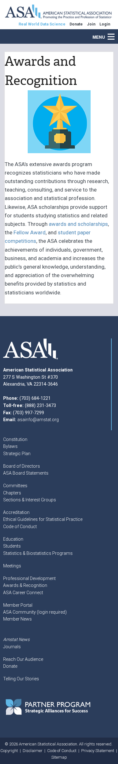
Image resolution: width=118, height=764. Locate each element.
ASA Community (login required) (35, 612)
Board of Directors (21, 466)
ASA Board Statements (25, 473)
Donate (10, 666)
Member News (17, 619)
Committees (15, 485)
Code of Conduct (20, 526)
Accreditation (16, 512)
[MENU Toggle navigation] (114, 33)
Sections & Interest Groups (29, 499)
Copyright (9, 750)
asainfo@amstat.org (38, 419)
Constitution (15, 439)
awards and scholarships (78, 224)
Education (13, 539)
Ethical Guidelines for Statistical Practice (42, 519)
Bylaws (10, 446)
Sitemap (59, 757)
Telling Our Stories (21, 678)
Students (12, 546)
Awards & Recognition (25, 585)
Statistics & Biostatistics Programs (38, 553)
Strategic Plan (17, 453)
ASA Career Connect (23, 592)
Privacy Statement (97, 750)
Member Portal (17, 605)
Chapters (12, 492)
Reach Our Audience (23, 659)
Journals (12, 646)
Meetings (12, 565)
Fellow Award (30, 232)
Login (104, 24)
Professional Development (29, 578)
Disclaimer (32, 750)
